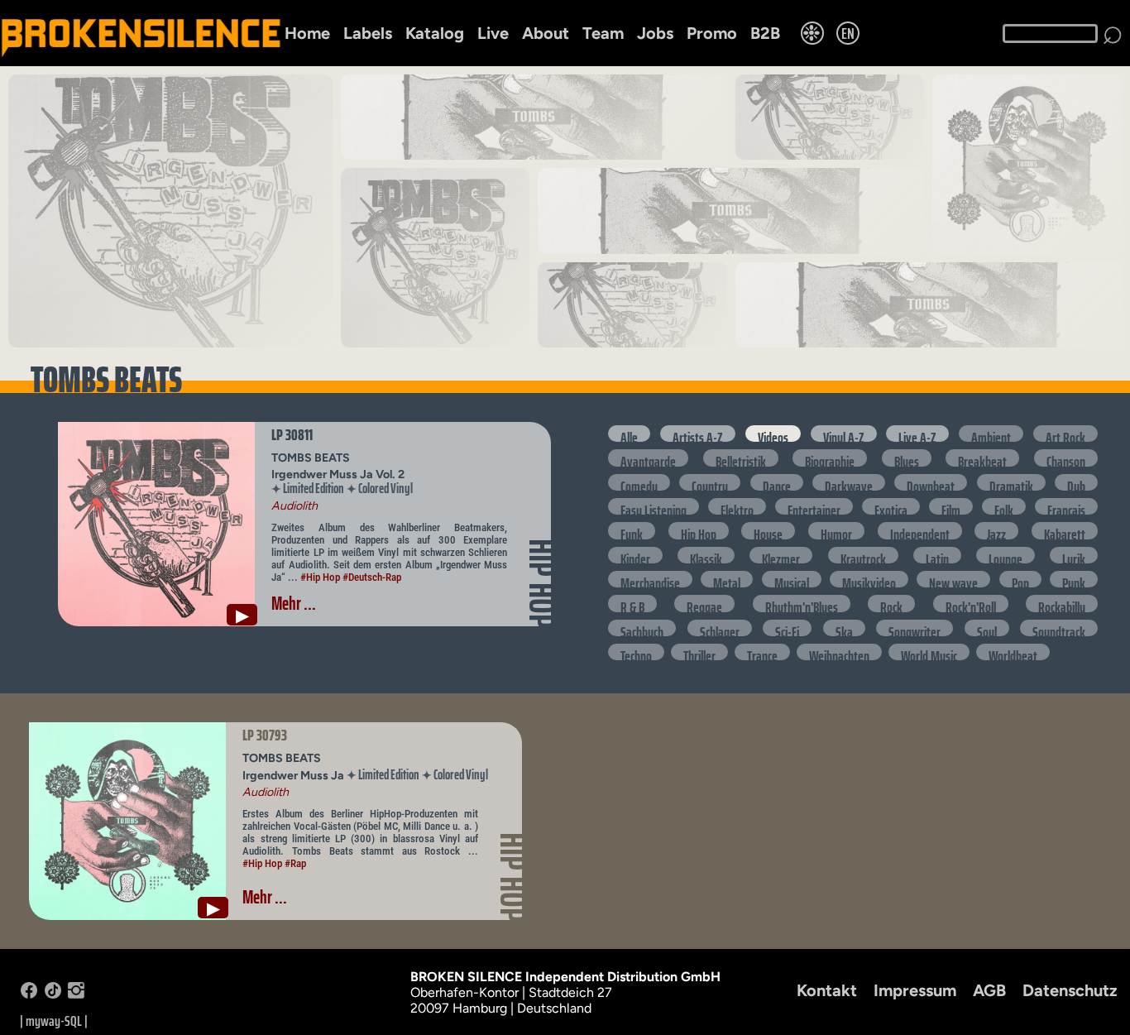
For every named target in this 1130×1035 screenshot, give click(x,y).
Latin (937, 555)
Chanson (1065, 457)
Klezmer (781, 555)
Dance (777, 482)
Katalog (434, 33)
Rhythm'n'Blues (801, 603)
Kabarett (1064, 530)
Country (710, 482)
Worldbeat (1013, 652)
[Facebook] (29, 994)
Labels (367, 33)
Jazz (996, 530)
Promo (712, 33)
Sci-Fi (787, 628)
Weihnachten (839, 652)
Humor (836, 530)
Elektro (737, 506)
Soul (987, 628)
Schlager (720, 628)
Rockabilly (1061, 603)
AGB (989, 990)
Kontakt (827, 990)
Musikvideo (869, 579)
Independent (920, 530)
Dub (1076, 482)
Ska (844, 628)
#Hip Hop (320, 577)
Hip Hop (698, 530)
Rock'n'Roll (971, 603)
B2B (765, 33)
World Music (929, 652)
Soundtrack (1058, 628)
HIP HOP (541, 584)
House (768, 530)
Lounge (1005, 555)
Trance (762, 652)
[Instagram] (76, 994)
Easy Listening (653, 506)
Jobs (655, 33)
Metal (726, 579)
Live (493, 33)
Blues (906, 457)
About (545, 33)
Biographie (830, 457)
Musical (791, 579)
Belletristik (741, 457)
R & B (632, 603)
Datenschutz (1070, 990)
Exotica (890, 506)
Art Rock (1065, 433)
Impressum (915, 990)
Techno (636, 652)
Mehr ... (293, 603)
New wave (953, 579)
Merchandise (650, 579)
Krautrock (863, 555)
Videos (773, 433)
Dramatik (1011, 482)
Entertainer (814, 506)
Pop (1020, 579)
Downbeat (931, 482)
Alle (629, 433)
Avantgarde (648, 457)
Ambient (991, 433)
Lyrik (1073, 555)
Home (307, 33)
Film (950, 506)
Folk (1003, 506)
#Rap (295, 863)
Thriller (699, 652)
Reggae (704, 603)
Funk (631, 530)
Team (603, 33)
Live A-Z (917, 433)
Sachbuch (641, 628)
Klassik (706, 555)
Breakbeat (982, 457)
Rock (891, 603)
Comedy (639, 482)
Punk (1073, 579)
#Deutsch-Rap (371, 577)
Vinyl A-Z (843, 433)
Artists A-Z (698, 433)
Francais (1066, 506)
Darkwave (849, 482)
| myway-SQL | (54, 1021)
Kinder (635, 555)
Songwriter (914, 628)
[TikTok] (53, 994)
